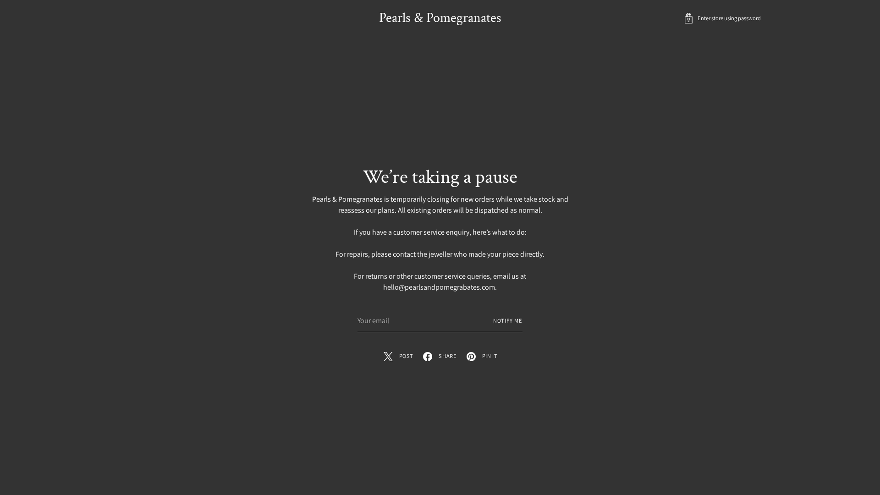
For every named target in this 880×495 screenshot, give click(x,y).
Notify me (507, 320)
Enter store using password (729, 18)
